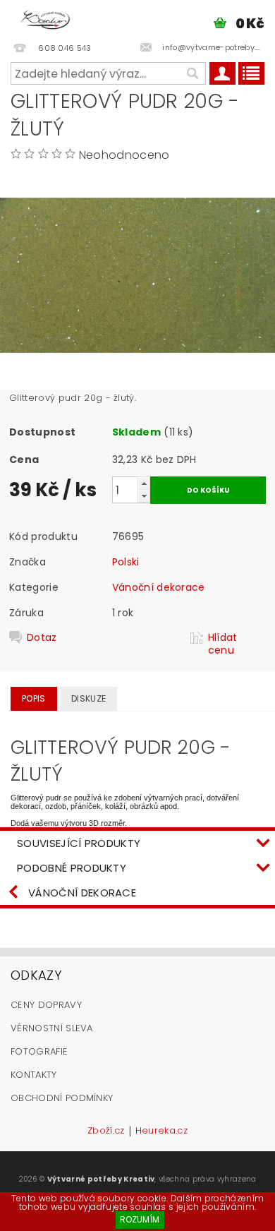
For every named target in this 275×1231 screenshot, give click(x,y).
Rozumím (139, 1219)
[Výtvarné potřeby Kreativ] (45, 18)
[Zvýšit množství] (144, 483)
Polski (126, 562)
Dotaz (42, 637)
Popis (34, 698)
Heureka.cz (161, 1131)
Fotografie (39, 1051)
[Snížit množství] (144, 496)
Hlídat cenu (223, 643)
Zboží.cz (106, 1131)
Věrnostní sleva (52, 1028)
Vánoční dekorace (158, 587)
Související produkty (78, 843)
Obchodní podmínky (62, 1098)
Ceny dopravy (46, 1004)
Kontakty (34, 1074)
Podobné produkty (71, 867)
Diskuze (88, 698)
